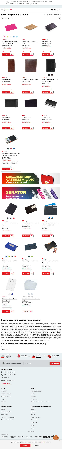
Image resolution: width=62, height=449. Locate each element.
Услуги (3, 409)
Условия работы (5, 396)
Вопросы (3, 402)
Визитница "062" (6, 117)
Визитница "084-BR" (7, 79)
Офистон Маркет (36, 417)
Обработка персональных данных (40, 402)
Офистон (33, 409)
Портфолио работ (6, 412)
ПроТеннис (34, 422)
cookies (43, 442)
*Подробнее (48, 442)
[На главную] (8, 10)
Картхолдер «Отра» (47, 41)
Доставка (33, 396)
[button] (57, 9)
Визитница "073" (26, 117)
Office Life (34, 420)
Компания (4, 391)
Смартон (33, 412)
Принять (25, 445)
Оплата (33, 393)
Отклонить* (37, 445)
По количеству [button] (5, 18)
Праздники (34, 399)
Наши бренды (5, 414)
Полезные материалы (7, 420)
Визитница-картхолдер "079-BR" (30, 79)
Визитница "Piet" (46, 117)
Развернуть (5, 349)
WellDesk (33, 425)
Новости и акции (6, 393)
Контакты (4, 399)
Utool (32, 428)
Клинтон (33, 414)
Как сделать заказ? (36, 391)
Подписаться (55, 363)
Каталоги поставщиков (7, 417)
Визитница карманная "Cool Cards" (31, 223)
